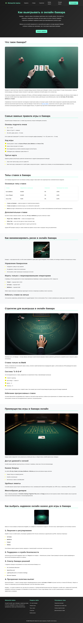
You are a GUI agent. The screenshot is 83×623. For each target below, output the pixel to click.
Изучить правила (41, 31)
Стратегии (41, 3)
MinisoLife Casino (14, 3)
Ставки (33, 3)
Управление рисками (59, 603)
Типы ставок (32, 608)
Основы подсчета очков (60, 608)
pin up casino (45, 103)
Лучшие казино (60, 3)
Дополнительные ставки (60, 610)
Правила (26, 3)
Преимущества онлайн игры (61, 605)
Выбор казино (49, 3)
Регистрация (73, 3)
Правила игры (33, 605)
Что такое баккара (33, 603)
